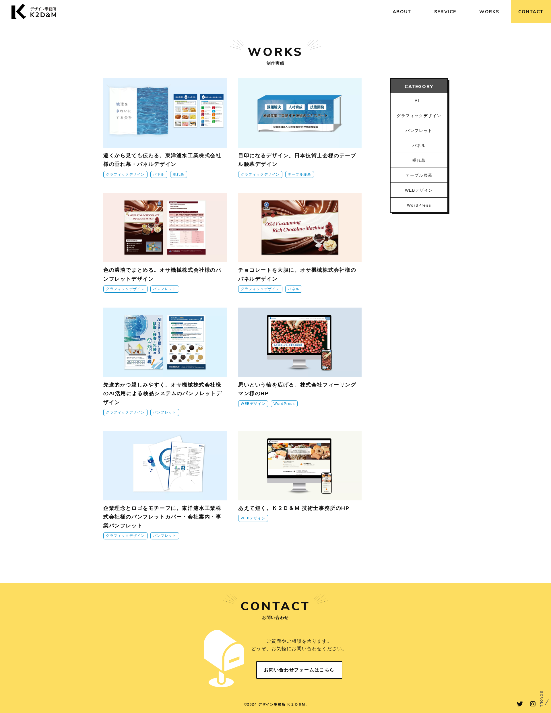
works (489, 11)
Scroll (542, 699)
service (445, 11)
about (402, 11)
